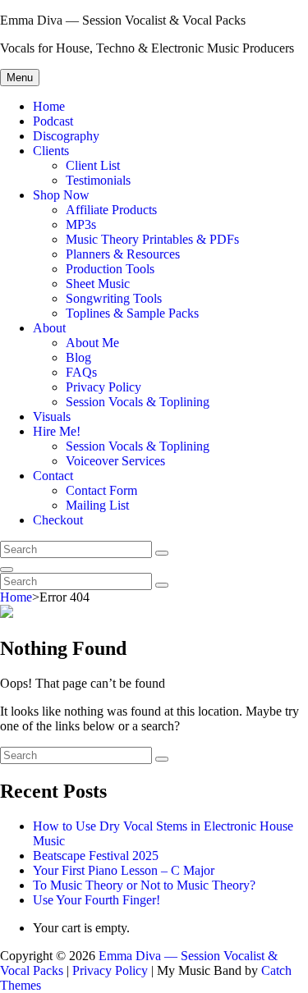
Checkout (58, 520)
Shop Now (61, 195)
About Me (92, 343)
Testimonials (98, 180)
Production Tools (110, 269)
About (49, 328)
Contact (53, 476)
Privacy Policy (103, 387)
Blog (78, 357)
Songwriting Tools (114, 298)
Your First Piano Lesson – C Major (123, 870)
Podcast (53, 121)
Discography (66, 136)
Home (49, 106)
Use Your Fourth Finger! (96, 900)
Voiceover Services (115, 461)
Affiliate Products (111, 210)
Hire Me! (56, 431)
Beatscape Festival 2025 (96, 856)
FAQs (81, 372)
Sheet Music (98, 284)
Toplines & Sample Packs (132, 313)
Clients (51, 151)
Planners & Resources (123, 254)
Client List (93, 165)
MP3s (81, 224)
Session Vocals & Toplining (137, 402)
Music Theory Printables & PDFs (152, 239)
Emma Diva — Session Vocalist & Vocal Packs (123, 20)
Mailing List (97, 505)
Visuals (52, 416)
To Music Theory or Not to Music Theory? (144, 885)
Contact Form (101, 490)
